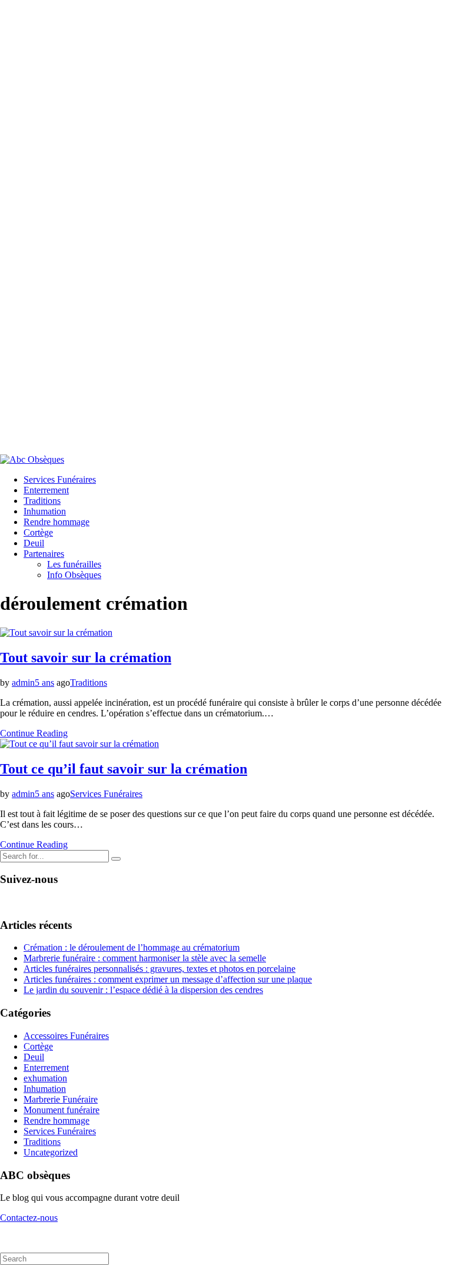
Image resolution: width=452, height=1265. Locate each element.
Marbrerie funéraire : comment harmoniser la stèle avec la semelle (145, 958)
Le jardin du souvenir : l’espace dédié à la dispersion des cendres (143, 990)
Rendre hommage (56, 522)
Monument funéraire (61, 1110)
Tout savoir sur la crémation (85, 657)
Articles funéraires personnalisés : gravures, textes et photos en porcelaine (159, 969)
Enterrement (46, 490)
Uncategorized (51, 1152)
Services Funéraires (60, 479)
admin (23, 683)
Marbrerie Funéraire (61, 1099)
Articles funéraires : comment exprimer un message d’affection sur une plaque (168, 979)
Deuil (34, 543)
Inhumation (45, 511)
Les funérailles (74, 564)
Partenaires (44, 554)
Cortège (38, 532)
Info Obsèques (74, 575)
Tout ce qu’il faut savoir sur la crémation (123, 768)
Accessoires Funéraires (66, 1036)
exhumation (45, 1078)
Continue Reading (34, 733)
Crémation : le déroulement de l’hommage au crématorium (132, 947)
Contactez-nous (29, 1218)
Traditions (42, 501)
